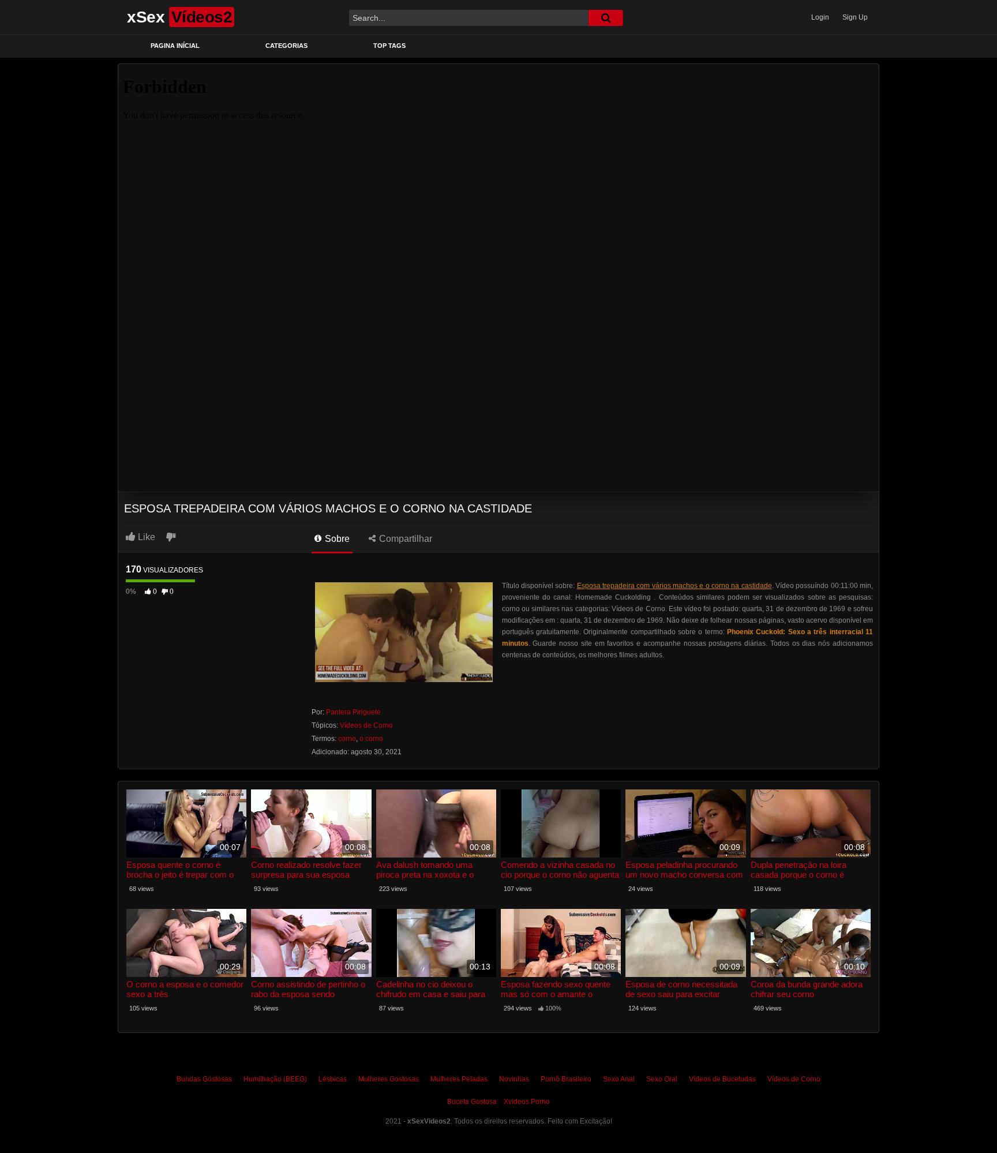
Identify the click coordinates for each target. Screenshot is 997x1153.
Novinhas (514, 1079)
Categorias (286, 45)
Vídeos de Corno (366, 725)
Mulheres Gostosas (388, 1079)
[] (606, 18)
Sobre (336, 539)
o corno (371, 739)
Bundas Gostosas (204, 1079)
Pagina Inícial (175, 45)
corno (347, 739)
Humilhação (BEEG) (275, 1079)
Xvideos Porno (527, 1102)
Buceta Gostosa (472, 1102)
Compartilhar (404, 539)
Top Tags (389, 45)
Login (820, 17)
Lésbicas (332, 1079)
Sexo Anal (619, 1079)
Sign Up (855, 17)
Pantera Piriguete (353, 712)
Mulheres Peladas (459, 1079)
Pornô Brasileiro (566, 1079)
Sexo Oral (661, 1079)
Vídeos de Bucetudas (722, 1079)
